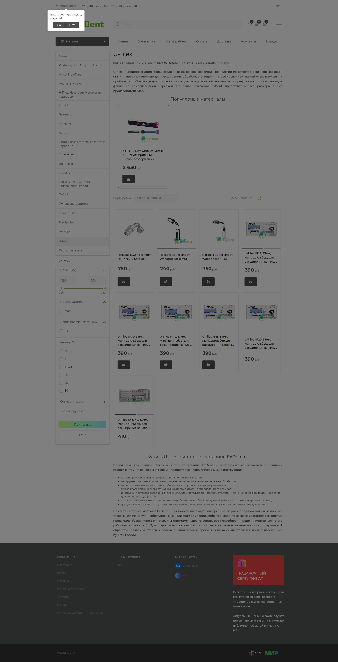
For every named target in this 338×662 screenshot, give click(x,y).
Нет (72, 25)
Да (59, 25)
